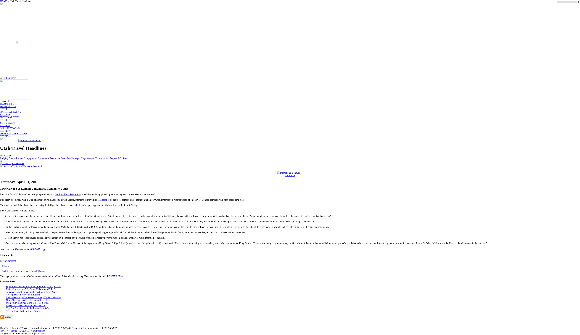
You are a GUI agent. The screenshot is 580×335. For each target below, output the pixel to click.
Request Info (116, 158)
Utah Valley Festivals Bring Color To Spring (27, 303)
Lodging (4, 158)
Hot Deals (61, 158)
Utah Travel (5, 155)
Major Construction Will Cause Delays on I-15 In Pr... (31, 289)
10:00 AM (35, 249)
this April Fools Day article (68, 194)
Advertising (80, 328)
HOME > (4, 1)
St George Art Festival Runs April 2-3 (24, 311)
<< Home (4, 266)
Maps (83, 158)
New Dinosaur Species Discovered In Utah (26, 300)
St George (102, 199)
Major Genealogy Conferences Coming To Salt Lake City (33, 297)
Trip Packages (73, 158)
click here (290, 175)
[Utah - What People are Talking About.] (14, 99)
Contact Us (24, 331)
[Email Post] (43, 249)
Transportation (102, 158)
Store (124, 158)
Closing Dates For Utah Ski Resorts (23, 294)
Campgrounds (30, 158)
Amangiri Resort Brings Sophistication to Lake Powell (32, 292)
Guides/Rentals (16, 158)
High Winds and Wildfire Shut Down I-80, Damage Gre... (33, 286)
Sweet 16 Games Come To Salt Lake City (26, 305)
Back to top (7, 271)
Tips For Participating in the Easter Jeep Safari (28, 308)
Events (53, 158)
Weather (91, 158)
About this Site (38, 331)
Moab (77, 205)
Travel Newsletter (8, 331)
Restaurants (43, 158)
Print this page (21, 271)
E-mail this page (38, 271)
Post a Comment (8, 261)
